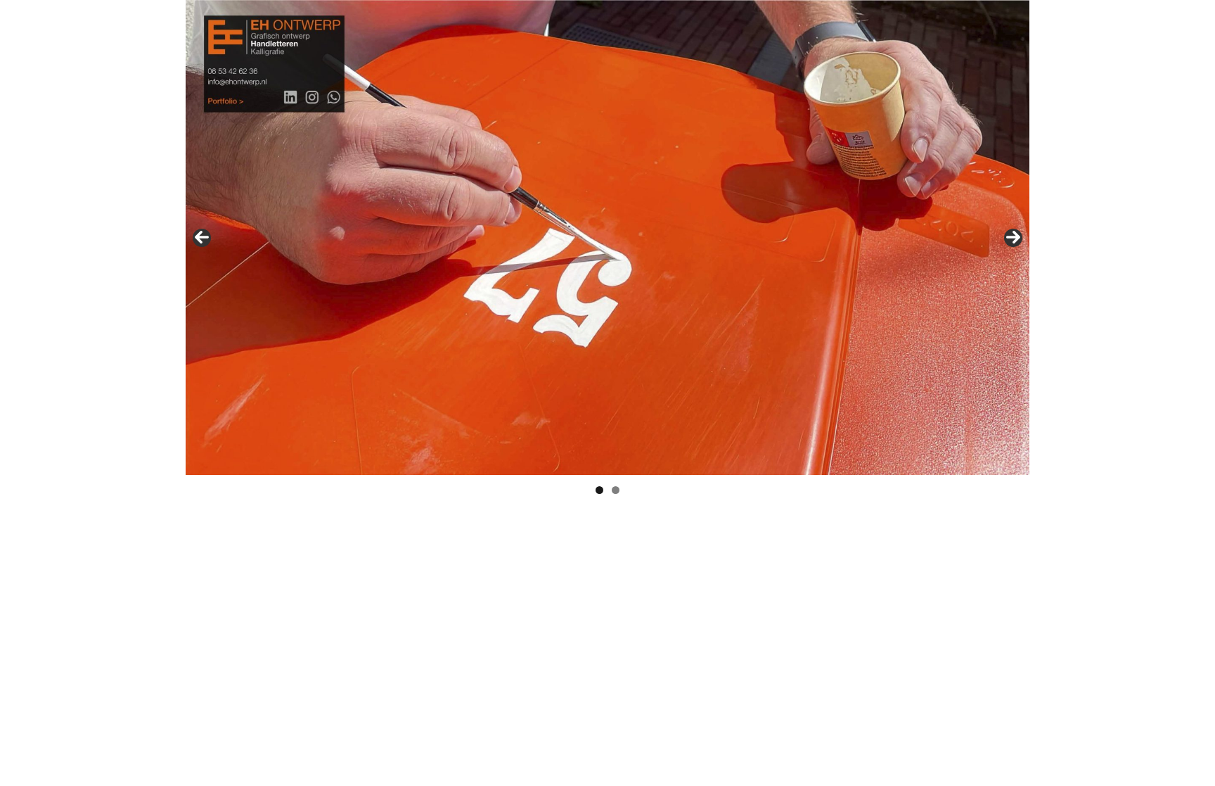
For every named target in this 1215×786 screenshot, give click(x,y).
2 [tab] (615, 490)
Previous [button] (202, 238)
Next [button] (1013, 238)
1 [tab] (599, 490)
